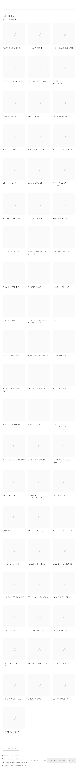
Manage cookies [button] (38, 760)
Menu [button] (73, 4)
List (4, 19)
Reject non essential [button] (57, 760)
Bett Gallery (12, 5)
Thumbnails (14, 19)
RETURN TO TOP (11, 748)
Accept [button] (71, 760)
